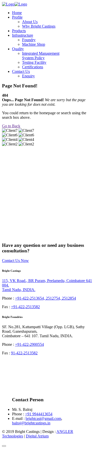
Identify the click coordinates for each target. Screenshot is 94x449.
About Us (30, 22)
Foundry (29, 40)
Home (17, 13)
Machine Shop (33, 44)
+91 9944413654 (38, 414)
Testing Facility (34, 62)
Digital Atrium (37, 436)
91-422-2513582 (24, 353)
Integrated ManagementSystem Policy (40, 55)
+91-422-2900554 (29, 344)
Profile (17, 17)
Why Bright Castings (38, 26)
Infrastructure (22, 35)
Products (19, 31)
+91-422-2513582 (25, 307)
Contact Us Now (15, 260)
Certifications (32, 67)
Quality (18, 49)
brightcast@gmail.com (43, 418)
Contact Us (21, 71)
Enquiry (28, 76)
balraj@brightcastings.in (31, 423)
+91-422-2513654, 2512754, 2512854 (45, 298)
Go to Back (11, 126)
